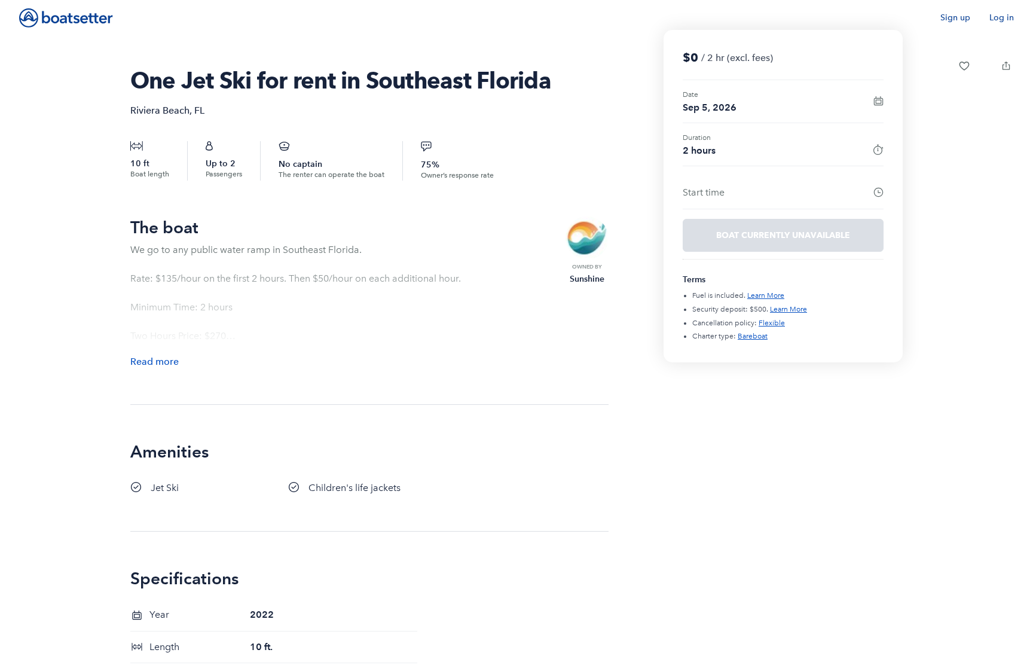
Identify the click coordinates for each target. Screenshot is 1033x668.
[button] (964, 66)
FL (199, 110)
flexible (772, 323)
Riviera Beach (160, 110)
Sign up (955, 18)
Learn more (765, 295)
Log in (1001, 18)
